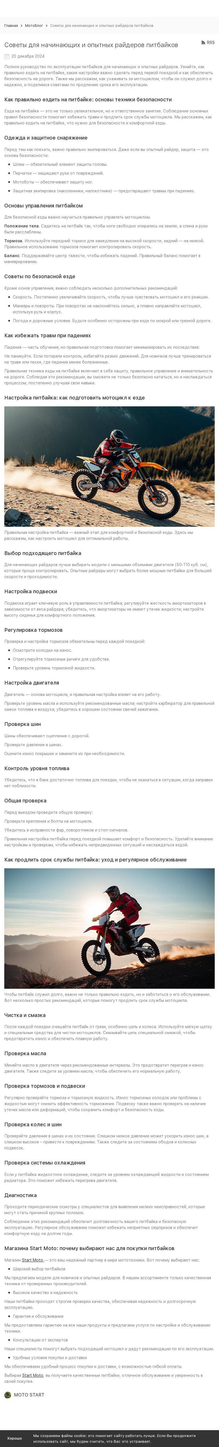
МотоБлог (34, 25)
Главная (11, 25)
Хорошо (14, 1438)
